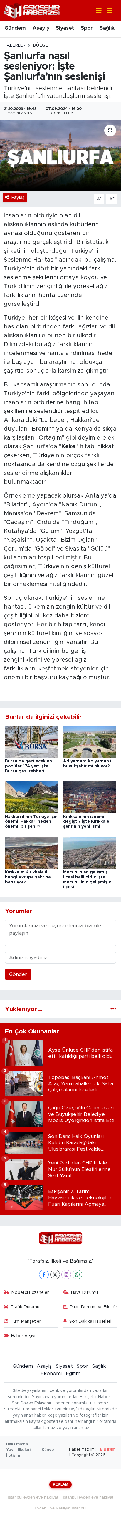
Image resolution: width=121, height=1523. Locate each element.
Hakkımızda (17, 1444)
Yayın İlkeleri (18, 1450)
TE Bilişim (106, 1449)
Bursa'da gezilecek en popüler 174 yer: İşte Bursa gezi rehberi (28, 766)
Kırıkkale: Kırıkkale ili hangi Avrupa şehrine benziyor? (28, 877)
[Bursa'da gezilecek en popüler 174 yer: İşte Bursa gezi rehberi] (31, 741)
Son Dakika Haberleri (90, 1321)
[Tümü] (113, 1009)
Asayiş (41, 28)
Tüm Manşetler (26, 1321)
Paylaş (17, 197)
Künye (48, 1450)
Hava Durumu (84, 1292)
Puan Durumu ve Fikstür (93, 1307)
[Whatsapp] (77, 1274)
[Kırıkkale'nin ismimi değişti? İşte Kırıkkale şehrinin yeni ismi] (89, 797)
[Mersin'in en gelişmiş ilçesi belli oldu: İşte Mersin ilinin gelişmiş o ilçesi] (89, 852)
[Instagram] (66, 1274)
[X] (55, 1274)
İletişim (13, 1456)
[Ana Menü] (107, 10)
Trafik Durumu (25, 1307)
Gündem (15, 28)
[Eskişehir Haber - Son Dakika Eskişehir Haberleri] (32, 10)
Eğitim (73, 1373)
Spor (87, 28)
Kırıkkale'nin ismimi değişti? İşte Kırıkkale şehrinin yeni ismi (86, 822)
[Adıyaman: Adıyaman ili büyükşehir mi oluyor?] (89, 741)
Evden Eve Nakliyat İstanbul (60, 1508)
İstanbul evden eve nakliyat (33, 1497)
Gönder (18, 974)
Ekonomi (51, 1373)
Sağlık (107, 28)
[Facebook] (44, 1274)
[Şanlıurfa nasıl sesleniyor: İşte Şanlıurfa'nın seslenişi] (60, 155)
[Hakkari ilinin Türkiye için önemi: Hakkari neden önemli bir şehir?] (31, 797)
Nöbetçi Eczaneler (30, 1292)
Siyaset (65, 28)
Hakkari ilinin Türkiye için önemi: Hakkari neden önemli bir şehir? (31, 822)
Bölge (40, 45)
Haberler (15, 45)
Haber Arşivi (23, 1336)
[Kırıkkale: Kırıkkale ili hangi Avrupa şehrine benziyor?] (31, 852)
